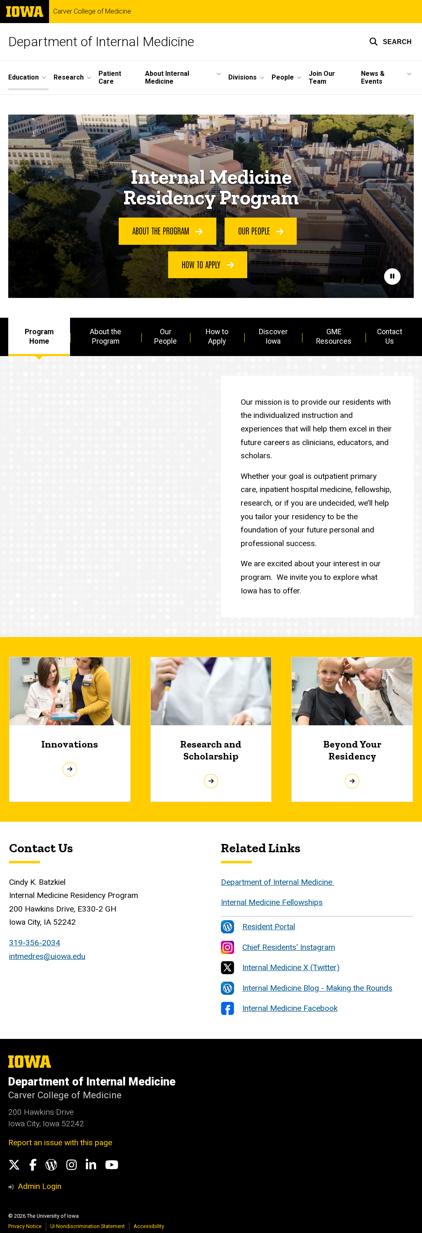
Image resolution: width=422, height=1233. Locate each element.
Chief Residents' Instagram (288, 947)
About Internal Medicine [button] (167, 77)
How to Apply (202, 264)
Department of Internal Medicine (101, 41)
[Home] (333, 882)
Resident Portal (268, 926)
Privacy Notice (25, 1226)
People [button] (283, 77)
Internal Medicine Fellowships (272, 902)
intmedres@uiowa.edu (47, 956)
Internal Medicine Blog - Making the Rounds (317, 988)
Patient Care (109, 77)
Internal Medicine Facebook (290, 1008)
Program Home (39, 336)
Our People (255, 230)
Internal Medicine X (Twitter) (291, 967)
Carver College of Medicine (92, 11)
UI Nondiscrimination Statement (87, 1226)
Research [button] (69, 77)
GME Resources (334, 336)
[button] (390, 41)
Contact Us (389, 336)
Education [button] (23, 77)
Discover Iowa (273, 336)
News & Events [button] (372, 77)
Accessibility (149, 1226)
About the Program (161, 230)
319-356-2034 (34, 942)
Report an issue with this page (60, 1142)
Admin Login (39, 1186)
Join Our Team (322, 77)
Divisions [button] (242, 77)
